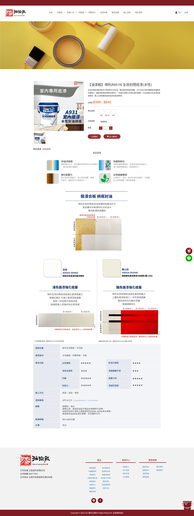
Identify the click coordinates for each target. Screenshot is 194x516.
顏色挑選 (115, 12)
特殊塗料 (92, 481)
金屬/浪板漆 (106, 474)
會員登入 (126, 467)
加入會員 (126, 470)
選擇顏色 (103, 121)
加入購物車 (113, 136)
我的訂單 (126, 473)
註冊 (186, 12)
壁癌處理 (92, 468)
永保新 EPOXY (106, 478)
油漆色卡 (92, 484)
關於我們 (138, 12)
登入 (180, 12)
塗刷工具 (106, 488)
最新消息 (146, 467)
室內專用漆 (106, 468)
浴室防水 (92, 474)
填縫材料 (92, 488)
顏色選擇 (37, 149)
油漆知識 (103, 12)
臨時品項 (92, 491)
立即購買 (94, 136)
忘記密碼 (126, 477)
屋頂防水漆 (106, 471)
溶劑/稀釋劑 (106, 484)
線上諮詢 (127, 12)
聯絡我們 (160, 470)
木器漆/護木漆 (92, 478)
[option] (58, 105)
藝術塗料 (106, 481)
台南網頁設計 (118, 513)
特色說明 (46, 149)
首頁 (51, 12)
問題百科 (92, 12)
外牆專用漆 (92, 471)
